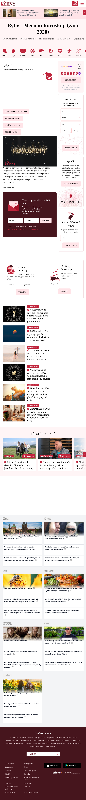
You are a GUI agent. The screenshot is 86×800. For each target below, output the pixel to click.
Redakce (27, 787)
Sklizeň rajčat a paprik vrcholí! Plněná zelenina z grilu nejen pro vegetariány (21, 716)
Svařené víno (75, 740)
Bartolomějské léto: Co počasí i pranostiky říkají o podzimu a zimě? (21, 694)
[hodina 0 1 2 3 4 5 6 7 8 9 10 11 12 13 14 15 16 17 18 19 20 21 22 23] (65, 131)
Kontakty (27, 774)
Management (28, 764)
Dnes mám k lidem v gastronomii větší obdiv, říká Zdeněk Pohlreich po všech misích (62, 559)
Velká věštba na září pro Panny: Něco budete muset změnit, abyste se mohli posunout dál (38, 315)
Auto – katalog (39, 740)
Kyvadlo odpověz (71, 184)
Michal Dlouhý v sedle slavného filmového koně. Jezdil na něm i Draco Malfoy (19, 465)
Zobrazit (64, 291)
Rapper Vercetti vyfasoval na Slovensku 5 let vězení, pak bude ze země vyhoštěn (63, 653)
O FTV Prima (9, 764)
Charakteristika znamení (16, 112)
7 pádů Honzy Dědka (53, 740)
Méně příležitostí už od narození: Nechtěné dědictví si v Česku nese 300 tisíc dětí (28, 13)
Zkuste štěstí (70, 80)
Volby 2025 (65, 740)
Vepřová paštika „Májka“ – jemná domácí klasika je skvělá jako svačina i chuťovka (63, 600)
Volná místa (9, 767)
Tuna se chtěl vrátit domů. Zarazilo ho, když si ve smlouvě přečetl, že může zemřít (55, 467)
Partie (69, 737)
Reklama (8, 771)
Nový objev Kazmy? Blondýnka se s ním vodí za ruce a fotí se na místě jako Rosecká (63, 664)
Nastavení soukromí (31, 792)
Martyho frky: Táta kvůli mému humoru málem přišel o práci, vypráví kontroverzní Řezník (63, 642)
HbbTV (7, 774)
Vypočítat (22, 292)
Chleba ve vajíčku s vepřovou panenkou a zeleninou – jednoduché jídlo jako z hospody (63, 589)
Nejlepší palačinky (36, 746)
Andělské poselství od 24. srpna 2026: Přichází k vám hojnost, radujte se (38, 355)
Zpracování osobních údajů (31, 779)
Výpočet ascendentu (58, 743)
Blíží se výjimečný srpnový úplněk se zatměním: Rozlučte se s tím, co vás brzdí (38, 335)
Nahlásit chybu (10, 792)
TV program (51, 737)
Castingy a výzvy (30, 771)
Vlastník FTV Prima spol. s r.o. (11, 788)
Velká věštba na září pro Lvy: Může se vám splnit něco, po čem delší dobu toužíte (38, 374)
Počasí (75, 737)
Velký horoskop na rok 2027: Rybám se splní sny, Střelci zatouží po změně (69, 13)
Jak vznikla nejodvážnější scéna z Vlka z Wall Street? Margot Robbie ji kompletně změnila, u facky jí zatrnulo (22, 665)
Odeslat (45, 220)
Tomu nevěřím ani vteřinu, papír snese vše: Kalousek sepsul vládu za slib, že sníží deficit (20, 548)
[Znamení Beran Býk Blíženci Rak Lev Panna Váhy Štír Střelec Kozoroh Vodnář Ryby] (31, 220)
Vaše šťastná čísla (78, 66)
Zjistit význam (71, 148)
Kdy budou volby (12, 740)
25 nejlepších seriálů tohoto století (16, 640)
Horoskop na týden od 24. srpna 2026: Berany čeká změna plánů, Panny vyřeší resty (38, 394)
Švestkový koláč (50, 746)
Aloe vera (28, 743)
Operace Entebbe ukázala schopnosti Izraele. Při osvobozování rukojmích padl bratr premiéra (21, 600)
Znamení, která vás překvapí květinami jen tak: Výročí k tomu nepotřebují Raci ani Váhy (38, 414)
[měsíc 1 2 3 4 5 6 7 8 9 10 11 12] (70, 118)
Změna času (61, 737)
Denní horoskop (10, 39)
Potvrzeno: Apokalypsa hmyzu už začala (18, 588)
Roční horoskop (64, 39)
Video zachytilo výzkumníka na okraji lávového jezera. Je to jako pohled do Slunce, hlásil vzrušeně (22, 611)
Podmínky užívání (11, 778)
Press (26, 767)
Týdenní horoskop (28, 39)
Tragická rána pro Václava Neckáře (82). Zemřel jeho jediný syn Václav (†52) (62, 537)
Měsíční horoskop (46, 39)
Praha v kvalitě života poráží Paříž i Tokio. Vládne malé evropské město (21, 537)
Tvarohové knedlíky (74, 743)
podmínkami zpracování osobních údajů (25, 229)
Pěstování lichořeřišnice (41, 743)
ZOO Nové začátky (26, 740)
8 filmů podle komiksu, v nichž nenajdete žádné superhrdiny (20, 653)
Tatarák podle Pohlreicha (14, 743)
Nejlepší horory (40, 737)
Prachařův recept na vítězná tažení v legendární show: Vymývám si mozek (62, 548)
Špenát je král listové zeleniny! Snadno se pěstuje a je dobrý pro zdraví (22, 705)
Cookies (8, 783)
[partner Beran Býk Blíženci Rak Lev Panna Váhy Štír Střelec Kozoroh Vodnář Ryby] (30, 285)
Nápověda (27, 783)
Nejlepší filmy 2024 (26, 737)
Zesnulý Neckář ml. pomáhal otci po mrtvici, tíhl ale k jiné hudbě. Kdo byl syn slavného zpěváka (22, 559)
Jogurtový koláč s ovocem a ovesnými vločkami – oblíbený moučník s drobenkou (62, 611)
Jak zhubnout (13, 737)
